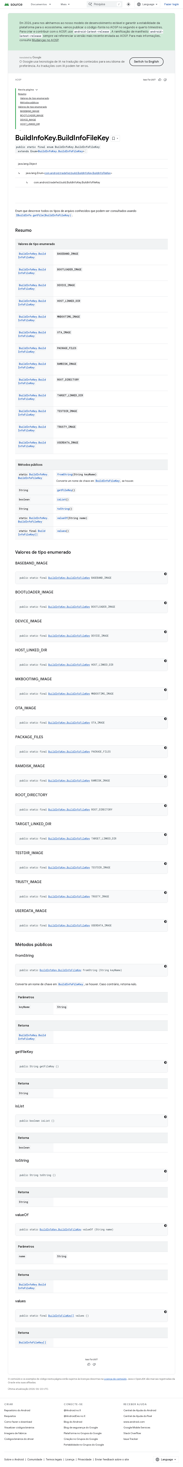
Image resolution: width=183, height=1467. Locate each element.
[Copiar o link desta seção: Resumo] (35, 231)
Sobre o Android (14, 1459)
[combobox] (104, 4)
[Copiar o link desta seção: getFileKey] (36, 1052)
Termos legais (54, 1459)
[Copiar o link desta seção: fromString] (37, 956)
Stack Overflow (132, 1433)
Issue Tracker (130, 1439)
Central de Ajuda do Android (139, 1410)
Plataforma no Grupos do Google (83, 1433)
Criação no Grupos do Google (81, 1439)
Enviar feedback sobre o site (112, 1459)
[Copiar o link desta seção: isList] (27, 1106)
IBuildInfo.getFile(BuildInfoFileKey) (43, 215)
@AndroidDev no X (74, 1416)
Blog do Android (73, 1421)
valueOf (62, 518)
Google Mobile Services (136, 1427)
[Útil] (159, 79)
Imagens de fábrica (15, 1433)
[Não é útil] (165, 79)
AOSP (18, 79)
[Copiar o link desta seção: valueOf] (32, 1215)
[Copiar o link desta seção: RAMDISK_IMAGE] (48, 766)
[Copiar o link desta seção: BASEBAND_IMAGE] (51, 563)
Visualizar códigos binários (19, 1427)
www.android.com (134, 1421)
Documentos (39, 4)
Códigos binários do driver (19, 1439)
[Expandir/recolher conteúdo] (36, 90)
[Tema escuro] (165, 574)
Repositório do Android (17, 1410)
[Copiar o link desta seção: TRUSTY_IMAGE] (45, 882)
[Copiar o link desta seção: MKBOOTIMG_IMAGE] (55, 679)
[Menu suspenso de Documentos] (51, 4)
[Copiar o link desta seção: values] (29, 1301)
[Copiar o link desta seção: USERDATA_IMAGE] (50, 911)
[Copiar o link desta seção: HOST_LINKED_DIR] (50, 650)
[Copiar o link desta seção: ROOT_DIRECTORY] (51, 795)
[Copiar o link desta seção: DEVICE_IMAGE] (45, 621)
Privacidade (85, 1459)
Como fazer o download (18, 1421)
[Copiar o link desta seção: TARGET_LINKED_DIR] (54, 824)
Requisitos (10, 1416)
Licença (69, 1459)
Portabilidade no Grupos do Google (84, 1444)
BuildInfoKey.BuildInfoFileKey (60, 151)
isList (61, 499)
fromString (64, 474)
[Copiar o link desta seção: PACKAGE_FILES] (46, 737)
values (61, 531)
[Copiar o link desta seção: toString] (32, 1161)
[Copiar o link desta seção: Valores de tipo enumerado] (74, 552)
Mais (64, 4)
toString (63, 508)
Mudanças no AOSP (45, 40)
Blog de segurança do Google (81, 1427)
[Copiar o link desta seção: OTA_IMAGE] (39, 708)
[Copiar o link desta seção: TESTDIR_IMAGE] (46, 853)
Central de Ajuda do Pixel (137, 1416)
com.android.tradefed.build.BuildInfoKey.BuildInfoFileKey (77, 173)
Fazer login (171, 4)
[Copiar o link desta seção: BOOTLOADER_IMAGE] (57, 592)
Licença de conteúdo (115, 1378)
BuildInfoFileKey (108, 481)
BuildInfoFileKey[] (31, 532)
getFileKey (64, 490)
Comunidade (34, 1459)
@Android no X (72, 1410)
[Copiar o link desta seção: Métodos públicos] (55, 945)
